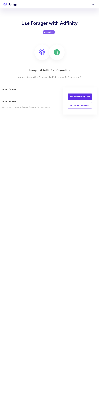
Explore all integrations (79, 105)
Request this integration (80, 96)
